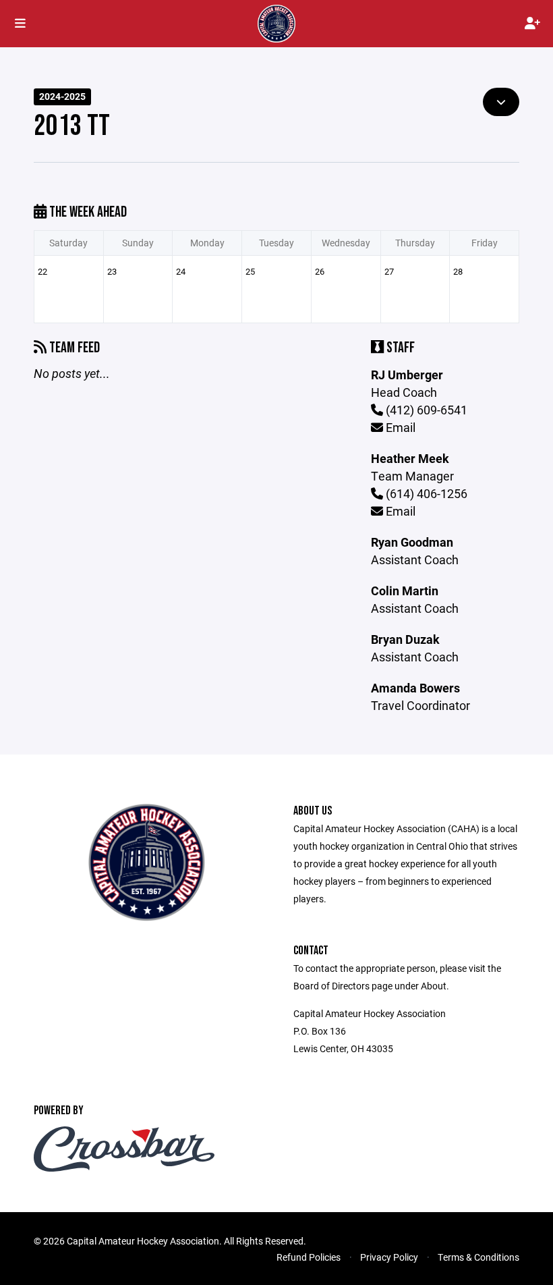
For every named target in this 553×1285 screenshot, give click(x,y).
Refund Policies (308, 1257)
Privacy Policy (389, 1257)
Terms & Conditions (478, 1257)
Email (399, 427)
